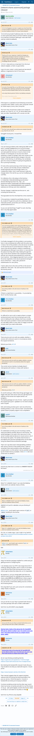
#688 (32, 305)
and (7, 272)
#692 (32, 420)
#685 (32, 144)
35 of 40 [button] (17, 698)
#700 (32, 644)
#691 (32, 378)
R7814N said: (5, 52)
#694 (32, 480)
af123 (13, 344)
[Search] (32, 2)
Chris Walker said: (6, 223)
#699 (32, 617)
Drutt (3, 12)
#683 (32, 81)
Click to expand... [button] (17, 98)
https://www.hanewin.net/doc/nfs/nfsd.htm (13, 672)
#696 (32, 522)
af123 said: (4, 540)
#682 (32, 49)
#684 (32, 123)
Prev (11, 698)
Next (22, 698)
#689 (32, 334)
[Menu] (2, 1)
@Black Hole (4, 510)
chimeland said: (5, 126)
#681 (32, 22)
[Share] (29, 22)
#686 (32, 220)
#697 (32, 558)
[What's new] (28, 2)
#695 (32, 495)
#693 (32, 463)
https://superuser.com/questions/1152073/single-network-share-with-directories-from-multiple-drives (16, 660)
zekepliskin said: (5, 648)
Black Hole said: (5, 25)
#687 (32, 283)
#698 (32, 599)
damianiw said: (5, 620)
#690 (32, 354)
